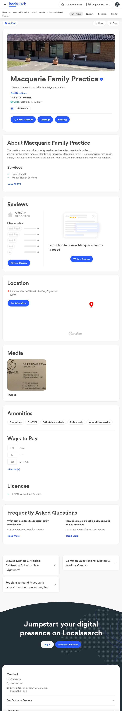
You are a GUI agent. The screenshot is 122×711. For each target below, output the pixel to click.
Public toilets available (53, 422)
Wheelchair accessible (99, 422)
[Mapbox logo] (75, 333)
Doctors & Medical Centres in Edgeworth (28, 12)
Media (114, 13)
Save (115, 23)
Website (24, 108)
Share (101, 23)
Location (102, 13)
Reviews (89, 13)
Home (4, 12)
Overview (76, 13)
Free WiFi (32, 422)
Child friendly (76, 422)
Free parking (16, 422)
